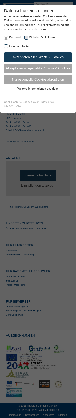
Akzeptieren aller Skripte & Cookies (38, 57)
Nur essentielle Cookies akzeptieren (38, 79)
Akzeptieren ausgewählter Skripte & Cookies (38, 68)
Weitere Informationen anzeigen (38, 88)
